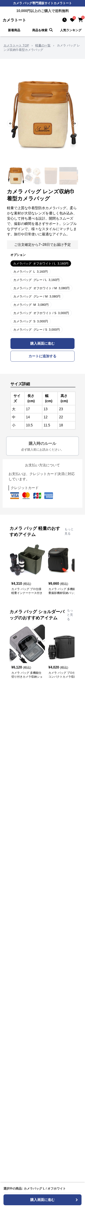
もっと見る (69, 531)
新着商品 (14, 30)
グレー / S (36, 329)
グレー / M (36, 296)
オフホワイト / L (40, 263)
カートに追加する (42, 356)
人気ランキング (71, 30)
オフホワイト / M (41, 288)
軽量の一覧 (43, 45)
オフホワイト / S (41, 313)
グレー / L (36, 280)
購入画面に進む (42, 343)
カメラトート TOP (16, 45)
